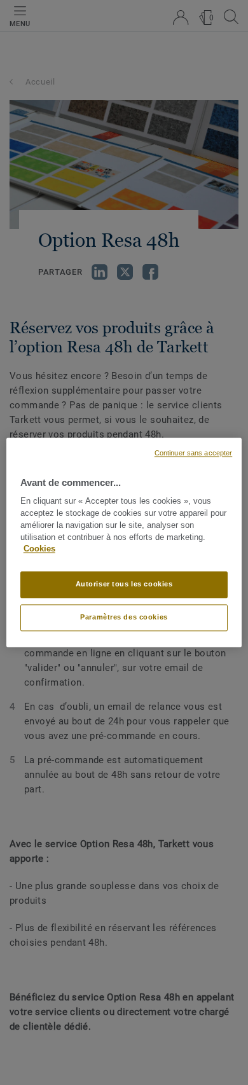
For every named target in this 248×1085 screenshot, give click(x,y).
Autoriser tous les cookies (124, 584)
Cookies (39, 549)
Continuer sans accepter (193, 453)
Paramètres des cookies (124, 617)
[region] (124, 542)
